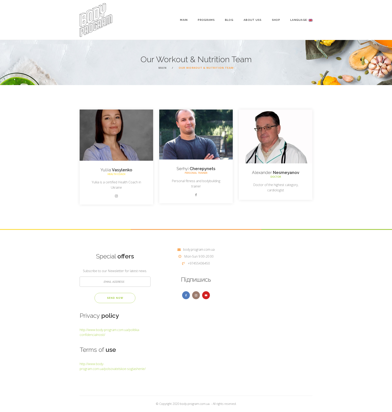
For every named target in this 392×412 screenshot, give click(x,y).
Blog (229, 19)
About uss (253, 19)
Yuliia (116, 169)
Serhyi (196, 168)
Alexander (275, 172)
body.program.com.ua (199, 249)
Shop (276, 19)
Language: (299, 19)
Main (184, 19)
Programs (206, 19)
